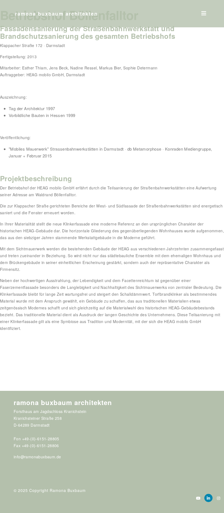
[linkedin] (208, 498)
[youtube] (198, 498)
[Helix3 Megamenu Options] (203, 11)
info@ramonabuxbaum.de (37, 456)
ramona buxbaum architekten (56, 13)
